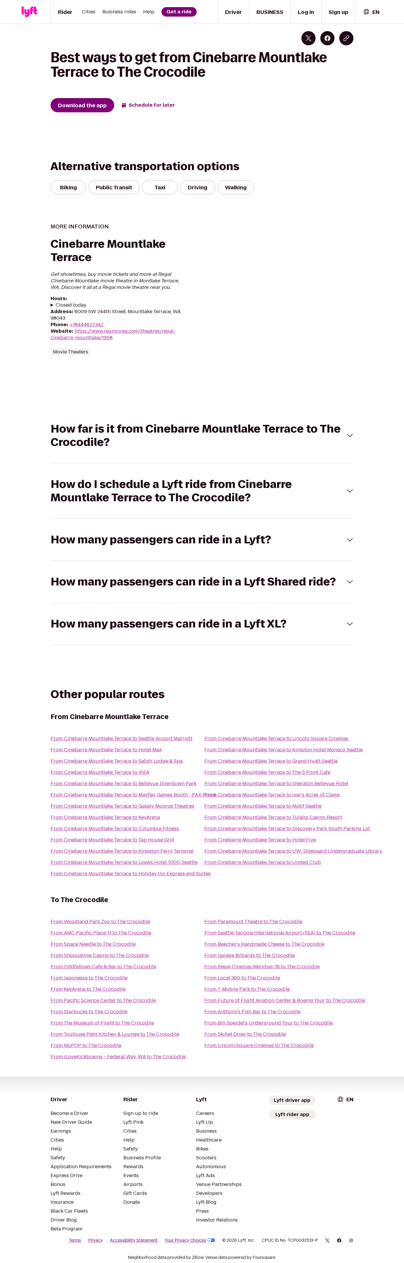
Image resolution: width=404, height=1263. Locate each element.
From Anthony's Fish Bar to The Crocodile (252, 1011)
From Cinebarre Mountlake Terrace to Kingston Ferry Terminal (122, 851)
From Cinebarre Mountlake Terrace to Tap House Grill (112, 839)
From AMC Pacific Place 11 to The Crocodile (101, 932)
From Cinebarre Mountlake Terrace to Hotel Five (260, 839)
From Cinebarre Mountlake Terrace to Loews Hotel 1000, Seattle (124, 862)
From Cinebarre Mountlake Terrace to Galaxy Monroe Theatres (122, 806)
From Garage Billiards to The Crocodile (249, 955)
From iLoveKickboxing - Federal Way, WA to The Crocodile (118, 1056)
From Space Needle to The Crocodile (93, 944)
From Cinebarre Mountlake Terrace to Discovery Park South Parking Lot (287, 828)
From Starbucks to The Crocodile (89, 1011)
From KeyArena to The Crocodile (88, 989)
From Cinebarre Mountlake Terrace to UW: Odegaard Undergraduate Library (293, 851)
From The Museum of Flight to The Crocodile (102, 1022)
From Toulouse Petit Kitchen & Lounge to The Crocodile (115, 1034)
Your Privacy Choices (185, 1240)
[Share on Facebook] (327, 38)
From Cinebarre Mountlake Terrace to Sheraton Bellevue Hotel (276, 783)
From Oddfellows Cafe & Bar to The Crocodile (103, 966)
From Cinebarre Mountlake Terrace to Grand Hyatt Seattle (271, 761)
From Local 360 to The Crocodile (242, 977)
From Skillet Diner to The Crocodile (245, 1034)
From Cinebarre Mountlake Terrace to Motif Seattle (262, 806)
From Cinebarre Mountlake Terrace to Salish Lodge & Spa (116, 761)
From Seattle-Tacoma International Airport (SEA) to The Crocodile (279, 932)
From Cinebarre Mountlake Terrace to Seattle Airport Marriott (122, 738)
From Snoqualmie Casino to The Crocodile (100, 955)
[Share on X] (308, 38)
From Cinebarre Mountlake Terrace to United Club (262, 862)
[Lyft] (29, 11)
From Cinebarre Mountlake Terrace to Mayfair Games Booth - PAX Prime (133, 794)
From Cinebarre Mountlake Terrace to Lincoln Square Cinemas (276, 738)
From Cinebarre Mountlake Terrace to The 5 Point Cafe (267, 772)
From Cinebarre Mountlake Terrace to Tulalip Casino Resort (273, 817)
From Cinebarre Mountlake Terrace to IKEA (100, 772)
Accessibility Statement (134, 1240)
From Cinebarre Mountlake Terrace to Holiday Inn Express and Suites (131, 873)
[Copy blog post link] (346, 38)
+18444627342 (87, 324)
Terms (75, 1240)
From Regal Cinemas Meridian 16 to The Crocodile (262, 966)
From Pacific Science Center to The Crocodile (103, 1000)
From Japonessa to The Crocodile (89, 977)
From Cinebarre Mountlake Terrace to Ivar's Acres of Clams (272, 794)
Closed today (71, 305)
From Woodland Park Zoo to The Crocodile (100, 921)
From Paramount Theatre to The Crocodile (253, 921)
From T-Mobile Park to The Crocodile (247, 989)
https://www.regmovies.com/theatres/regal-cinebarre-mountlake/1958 (113, 334)
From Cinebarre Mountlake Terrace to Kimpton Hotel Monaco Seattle (283, 749)
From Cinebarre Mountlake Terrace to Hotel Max (106, 749)
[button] (202, 435)
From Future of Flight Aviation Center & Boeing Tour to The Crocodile (284, 1000)
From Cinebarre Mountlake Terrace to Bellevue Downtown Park (123, 783)
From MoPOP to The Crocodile (86, 1045)
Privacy (95, 1240)
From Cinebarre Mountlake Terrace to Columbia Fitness (115, 828)
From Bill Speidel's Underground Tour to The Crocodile (268, 1022)
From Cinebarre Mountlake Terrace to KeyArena (105, 817)
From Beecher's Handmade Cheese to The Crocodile (264, 944)
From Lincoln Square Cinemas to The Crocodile (259, 1045)
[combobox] (371, 12)
